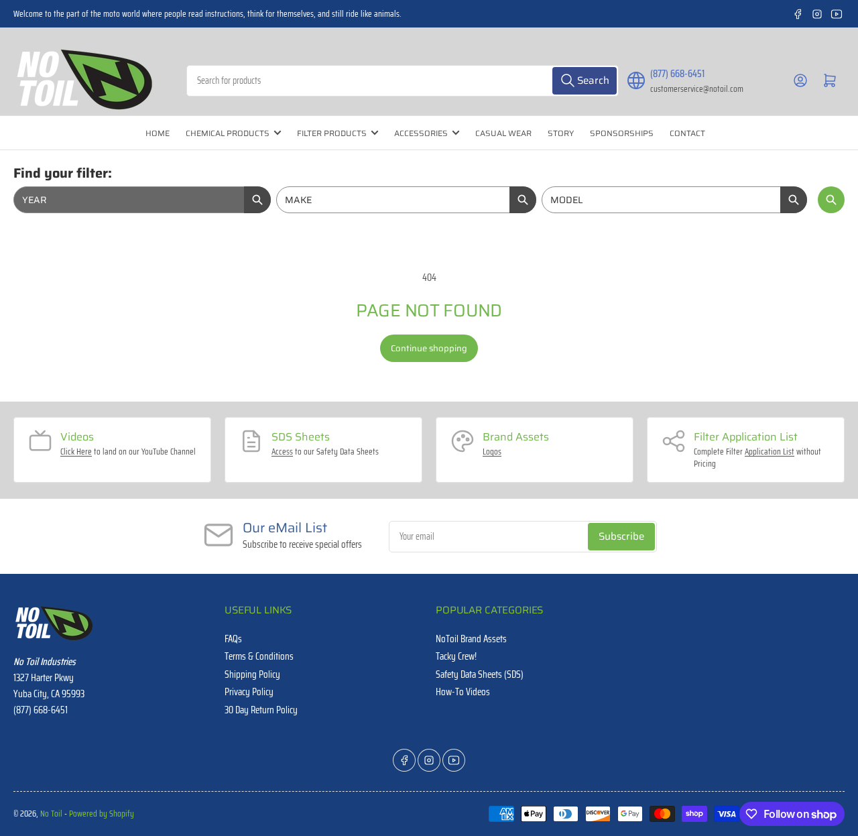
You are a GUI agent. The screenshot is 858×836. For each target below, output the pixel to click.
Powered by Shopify (101, 814)
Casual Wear (503, 133)
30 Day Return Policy (261, 710)
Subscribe (621, 536)
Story (561, 133)
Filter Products (332, 133)
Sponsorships (622, 133)
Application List (769, 451)
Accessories (421, 133)
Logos (492, 451)
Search (831, 199)
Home (157, 133)
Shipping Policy (252, 674)
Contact (687, 133)
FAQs (233, 639)
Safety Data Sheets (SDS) (480, 674)
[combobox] (402, 81)
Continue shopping (429, 348)
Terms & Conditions (259, 656)
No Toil (51, 814)
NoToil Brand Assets (471, 639)
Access (282, 451)
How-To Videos (463, 692)
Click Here (76, 451)
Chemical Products (227, 133)
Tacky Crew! (456, 656)
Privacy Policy (249, 692)
